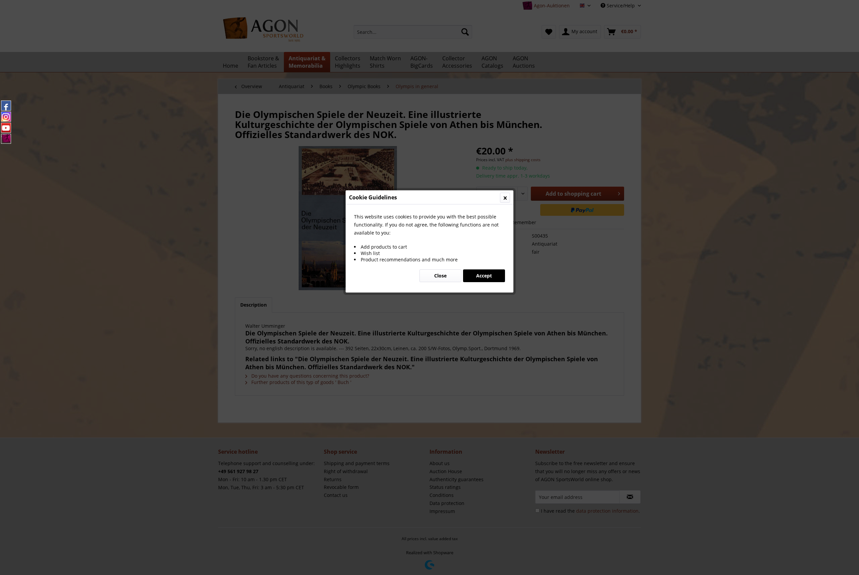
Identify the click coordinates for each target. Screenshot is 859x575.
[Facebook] (6, 106)
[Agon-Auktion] (6, 139)
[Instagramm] (6, 117)
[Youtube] (6, 128)
